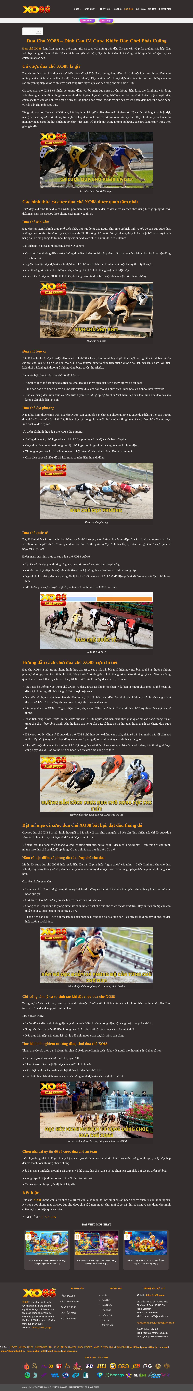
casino (118, 9)
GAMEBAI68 (41, 1347)
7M (50, 1347)
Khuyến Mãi (165, 9)
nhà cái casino (69, 1351)
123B (56, 1347)
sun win (164, 1347)
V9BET (88, 1347)
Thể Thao (105, 9)
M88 (112, 1347)
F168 (30, 1347)
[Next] (169, 1252)
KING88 (23, 1347)
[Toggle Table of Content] (37, 31)
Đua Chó (128, 9)
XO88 (25, 1302)
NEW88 (13, 1347)
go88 (43, 1351)
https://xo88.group (155, 1295)
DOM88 (105, 1347)
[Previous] (24, 1252)
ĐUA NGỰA (48, 1216)
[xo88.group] (36, 9)
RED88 (64, 1347)
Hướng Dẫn (90, 9)
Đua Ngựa (140, 9)
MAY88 (72, 1347)
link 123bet (134, 1347)
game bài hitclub (149, 1347)
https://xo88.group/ (42, 1327)
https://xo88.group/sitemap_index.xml (156, 1322)
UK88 (81, 1347)
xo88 (76, 9)
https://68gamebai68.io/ (13, 1351)
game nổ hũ (33, 1351)
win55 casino (54, 1351)
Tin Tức (152, 9)
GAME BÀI (121, 1347)
